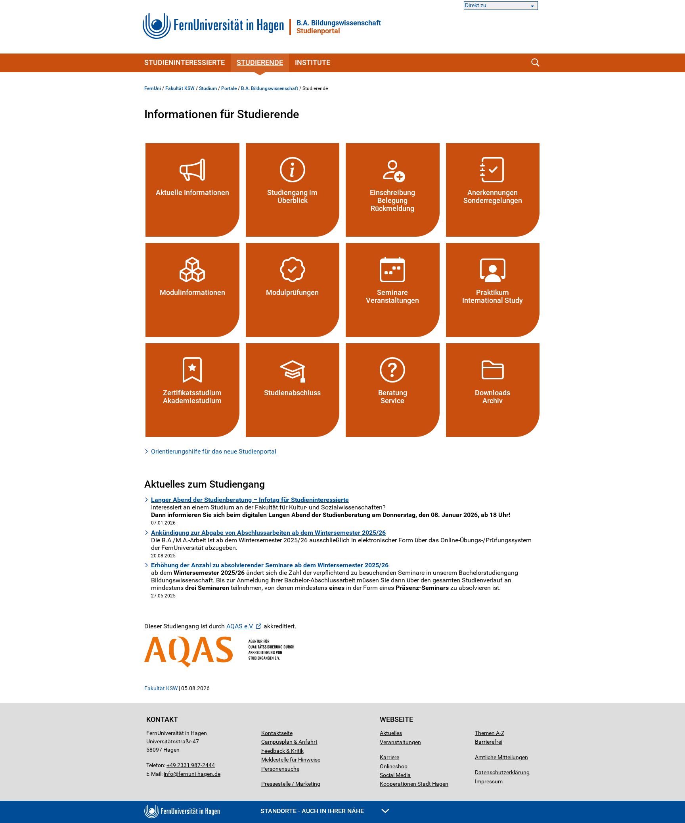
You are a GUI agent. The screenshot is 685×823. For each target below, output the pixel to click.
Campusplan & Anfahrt (289, 742)
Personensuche (280, 769)
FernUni (152, 88)
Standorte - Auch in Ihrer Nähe (312, 811)
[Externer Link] (342, 652)
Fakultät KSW (180, 88)
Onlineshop (394, 766)
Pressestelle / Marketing (290, 784)
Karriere (389, 757)
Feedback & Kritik (282, 751)
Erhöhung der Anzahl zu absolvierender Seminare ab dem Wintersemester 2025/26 (269, 565)
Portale (229, 88)
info (168, 774)
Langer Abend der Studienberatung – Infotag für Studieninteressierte (250, 499)
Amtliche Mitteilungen (501, 757)
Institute (312, 62)
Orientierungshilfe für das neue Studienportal (213, 451)
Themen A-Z (489, 733)
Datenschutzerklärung (502, 772)
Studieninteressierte (184, 62)
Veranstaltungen (400, 742)
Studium (208, 88)
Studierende (260, 62)
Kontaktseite (277, 733)
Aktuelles (391, 733)
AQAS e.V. (240, 626)
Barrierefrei (488, 742)
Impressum (489, 781)
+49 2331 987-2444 (190, 765)
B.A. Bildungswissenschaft (339, 27)
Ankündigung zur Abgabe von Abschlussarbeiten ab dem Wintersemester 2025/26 (268, 532)
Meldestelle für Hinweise (290, 759)
